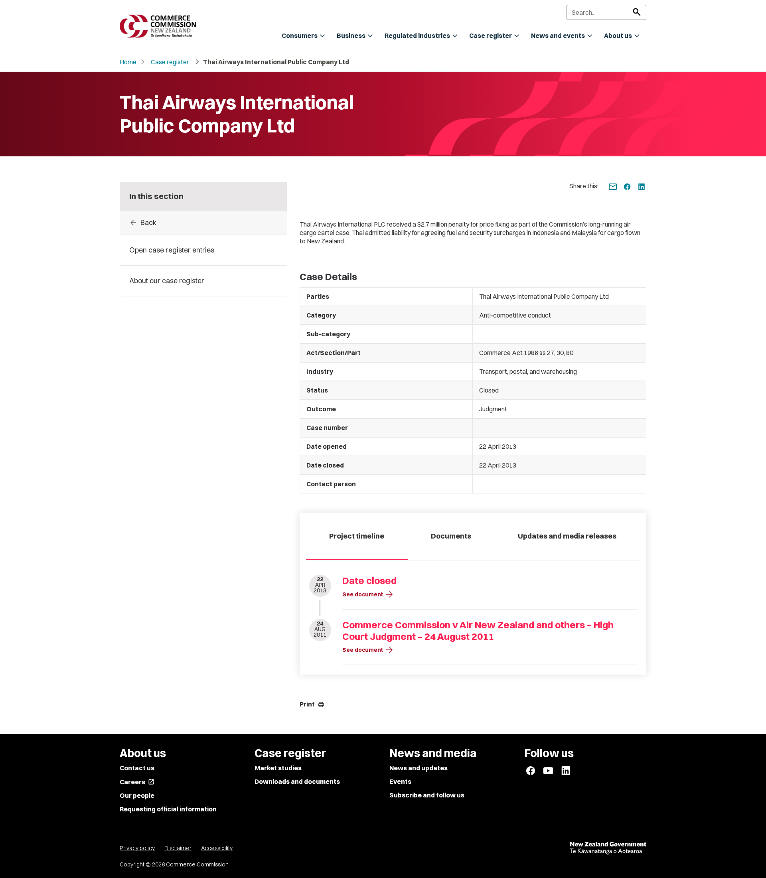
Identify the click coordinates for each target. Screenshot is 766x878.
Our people (137, 795)
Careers (137, 782)
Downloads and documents (297, 781)
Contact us (137, 768)
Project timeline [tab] (356, 536)
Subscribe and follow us (426, 795)
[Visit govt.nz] (608, 848)
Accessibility (217, 848)
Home (128, 62)
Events (400, 781)
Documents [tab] (451, 536)
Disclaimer (178, 848)
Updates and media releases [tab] (567, 536)
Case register (170, 62)
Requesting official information (168, 809)
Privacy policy (137, 848)
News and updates (418, 768)
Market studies (278, 768)
